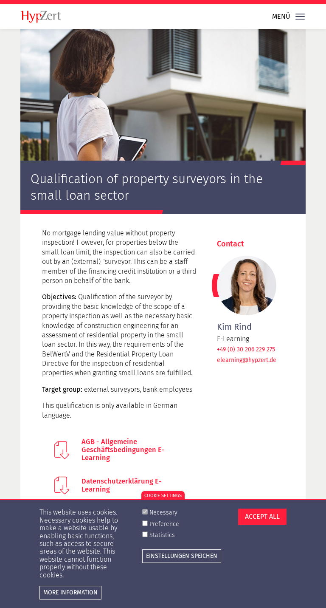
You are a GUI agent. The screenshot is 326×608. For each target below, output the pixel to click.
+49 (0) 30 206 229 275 (246, 349)
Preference (164, 524)
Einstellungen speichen (181, 556)
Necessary (163, 512)
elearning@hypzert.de (246, 360)
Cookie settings (163, 495)
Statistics (162, 535)
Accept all (262, 516)
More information (70, 592)
